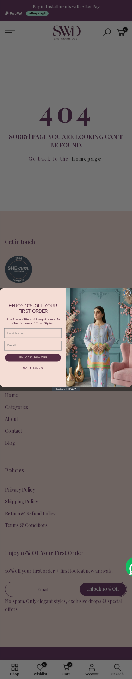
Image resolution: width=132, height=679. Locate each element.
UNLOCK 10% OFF (33, 357)
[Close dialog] (127, 293)
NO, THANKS (33, 368)
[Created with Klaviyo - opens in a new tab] (66, 389)
